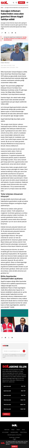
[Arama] (16, 2)
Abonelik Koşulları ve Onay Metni (14, 434)
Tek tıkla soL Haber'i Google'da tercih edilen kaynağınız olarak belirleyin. (15, 39)
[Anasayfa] (14, 425)
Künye (23, 429)
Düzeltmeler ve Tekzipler (14, 437)
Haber (2, 7)
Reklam (18, 429)
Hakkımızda (6, 429)
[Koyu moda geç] (14, 2)
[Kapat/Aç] (14, 439)
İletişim (13, 429)
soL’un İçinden (5, 432)
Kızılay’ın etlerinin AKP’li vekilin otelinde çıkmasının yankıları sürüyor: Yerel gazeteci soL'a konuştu (14, 312)
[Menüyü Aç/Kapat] (27, 2)
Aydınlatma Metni (14, 432)
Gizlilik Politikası (23, 432)
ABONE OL (21, 2)
